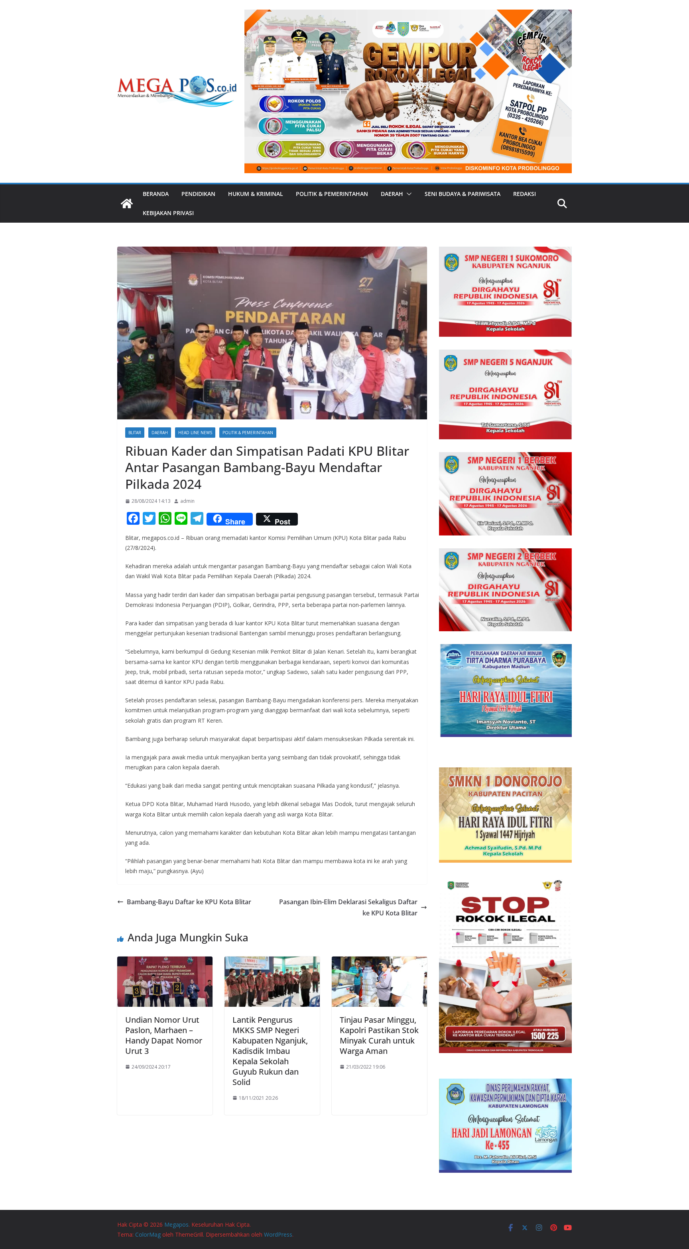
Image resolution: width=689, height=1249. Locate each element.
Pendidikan (198, 194)
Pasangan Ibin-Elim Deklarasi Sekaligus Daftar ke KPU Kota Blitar (348, 907)
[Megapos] (126, 203)
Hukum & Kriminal (255, 194)
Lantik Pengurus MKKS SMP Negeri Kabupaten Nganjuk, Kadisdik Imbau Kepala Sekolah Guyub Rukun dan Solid (270, 1050)
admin (187, 501)
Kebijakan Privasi (168, 213)
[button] (407, 194)
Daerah (392, 194)
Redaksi (524, 194)
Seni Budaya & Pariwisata (462, 194)
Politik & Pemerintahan (332, 194)
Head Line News (195, 432)
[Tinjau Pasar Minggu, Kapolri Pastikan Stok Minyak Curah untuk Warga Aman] (379, 962)
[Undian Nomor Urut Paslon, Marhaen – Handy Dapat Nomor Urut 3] (165, 962)
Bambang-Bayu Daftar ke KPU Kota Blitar (189, 901)
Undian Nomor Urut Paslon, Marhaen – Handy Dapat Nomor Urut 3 (163, 1035)
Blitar (134, 432)
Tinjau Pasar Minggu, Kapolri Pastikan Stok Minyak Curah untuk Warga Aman (379, 1035)
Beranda (156, 194)
